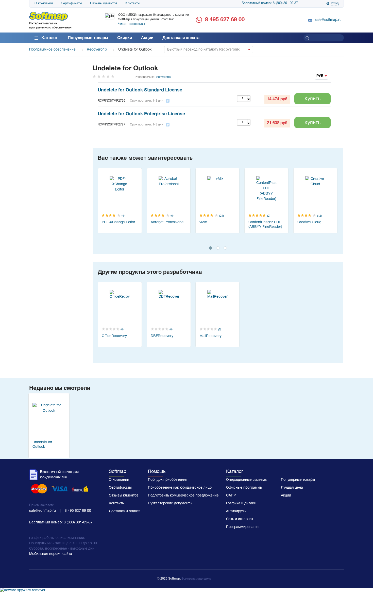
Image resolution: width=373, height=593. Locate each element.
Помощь (156, 472)
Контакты (132, 3)
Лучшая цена (292, 487)
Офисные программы (244, 487)
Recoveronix (163, 77)
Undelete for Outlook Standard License (140, 90)
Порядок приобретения (167, 480)
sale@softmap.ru (328, 20)
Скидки (124, 38)
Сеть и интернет (239, 519)
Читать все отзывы (131, 24)
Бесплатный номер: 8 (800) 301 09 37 (270, 3)
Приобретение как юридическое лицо (180, 487)
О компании (44, 3)
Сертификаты (71, 3)
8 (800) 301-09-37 (78, 522)
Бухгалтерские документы (170, 503)
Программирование (243, 527)
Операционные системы (246, 480)
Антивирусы (236, 511)
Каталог (49, 38)
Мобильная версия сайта (50, 554)
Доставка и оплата (180, 38)
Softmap (117, 472)
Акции (147, 38)
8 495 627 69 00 (225, 19)
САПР (231, 495)
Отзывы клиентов (103, 3)
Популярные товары (88, 38)
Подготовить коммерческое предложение (183, 495)
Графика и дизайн (241, 503)
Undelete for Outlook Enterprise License (141, 114)
